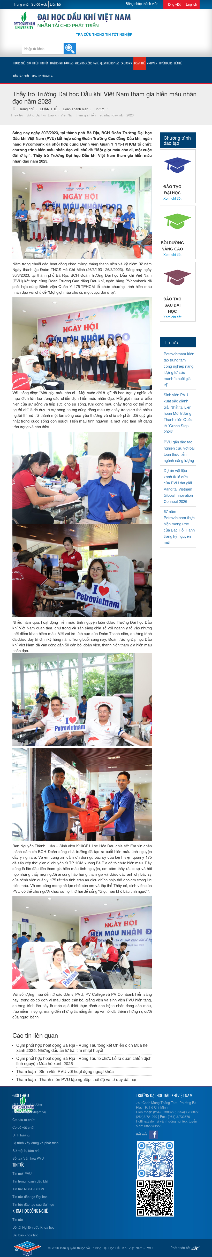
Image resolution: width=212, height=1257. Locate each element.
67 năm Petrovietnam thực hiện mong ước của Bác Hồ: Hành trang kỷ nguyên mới (179, 527)
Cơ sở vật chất (23, 1127)
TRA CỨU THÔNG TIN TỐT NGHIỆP (104, 34)
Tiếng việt (173, 4)
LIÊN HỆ (178, 63)
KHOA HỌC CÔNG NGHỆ (87, 63)
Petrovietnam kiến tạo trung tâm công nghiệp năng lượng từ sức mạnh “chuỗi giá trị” (179, 369)
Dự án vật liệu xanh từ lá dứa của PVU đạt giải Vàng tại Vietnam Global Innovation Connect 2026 (178, 486)
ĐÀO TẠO (68, 63)
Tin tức (17, 1219)
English (191, 4)
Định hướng (20, 1135)
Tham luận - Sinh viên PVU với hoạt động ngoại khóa (65, 1071)
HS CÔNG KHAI (46, 76)
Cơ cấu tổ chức (23, 1119)
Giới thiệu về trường (27, 1104)
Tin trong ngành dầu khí (30, 1181)
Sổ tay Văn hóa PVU (28, 1158)
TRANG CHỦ (19, 63)
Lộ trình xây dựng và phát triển (35, 1142)
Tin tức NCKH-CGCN (28, 1188)
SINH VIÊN (152, 63)
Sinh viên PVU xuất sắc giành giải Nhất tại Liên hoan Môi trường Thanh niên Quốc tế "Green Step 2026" (178, 413)
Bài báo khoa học (25, 1235)
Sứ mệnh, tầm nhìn (26, 1150)
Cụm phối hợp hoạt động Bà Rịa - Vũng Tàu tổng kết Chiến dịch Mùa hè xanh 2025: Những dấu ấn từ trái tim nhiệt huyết (82, 1047)
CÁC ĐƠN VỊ (127, 63)
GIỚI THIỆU (33, 63)
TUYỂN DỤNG (165, 63)
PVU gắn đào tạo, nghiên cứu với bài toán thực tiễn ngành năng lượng (179, 451)
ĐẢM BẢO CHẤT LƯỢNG (25, 76)
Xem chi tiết (172, 198)
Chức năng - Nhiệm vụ (29, 1111)
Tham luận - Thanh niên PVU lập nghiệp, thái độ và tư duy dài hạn (77, 1079)
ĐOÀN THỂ (139, 63)
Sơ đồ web (39, 4)
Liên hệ (55, 4)
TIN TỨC (44, 63)
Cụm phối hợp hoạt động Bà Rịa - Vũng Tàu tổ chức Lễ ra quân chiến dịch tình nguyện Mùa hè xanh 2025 (84, 1060)
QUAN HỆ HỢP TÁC (109, 63)
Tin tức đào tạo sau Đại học (33, 1204)
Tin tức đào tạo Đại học (30, 1196)
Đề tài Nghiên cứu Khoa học (33, 1227)
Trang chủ (21, 4)
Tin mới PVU (22, 1173)
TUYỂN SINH (56, 63)
